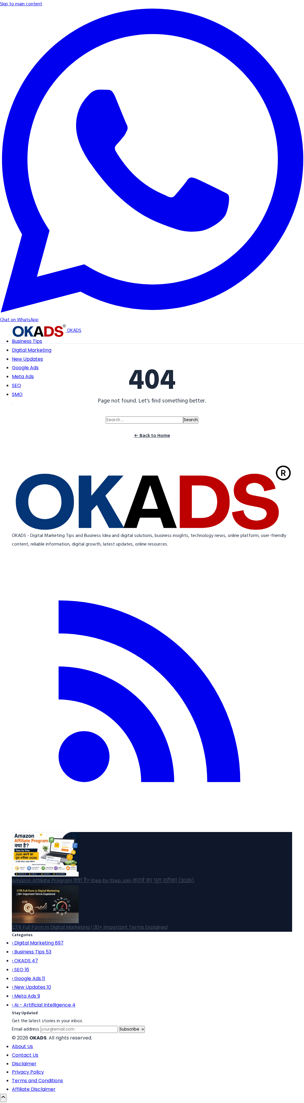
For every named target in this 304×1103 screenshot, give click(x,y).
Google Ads (25, 368)
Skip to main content (21, 4)
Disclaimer (24, 1063)
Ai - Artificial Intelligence (43, 1004)
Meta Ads (23, 376)
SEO (16, 385)
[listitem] (152, 827)
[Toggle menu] (12, 404)
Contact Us (25, 1055)
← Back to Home (152, 436)
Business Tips (27, 341)
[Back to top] (3, 1098)
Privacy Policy (28, 1072)
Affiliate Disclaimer (34, 1089)
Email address (25, 1029)
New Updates (27, 359)
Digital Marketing (31, 350)
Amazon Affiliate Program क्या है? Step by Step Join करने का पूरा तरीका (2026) (103, 880)
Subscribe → (132, 1029)
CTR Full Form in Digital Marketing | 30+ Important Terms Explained (89, 927)
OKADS (25, 960)
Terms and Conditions (37, 1080)
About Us (22, 1046)
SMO (17, 394)
